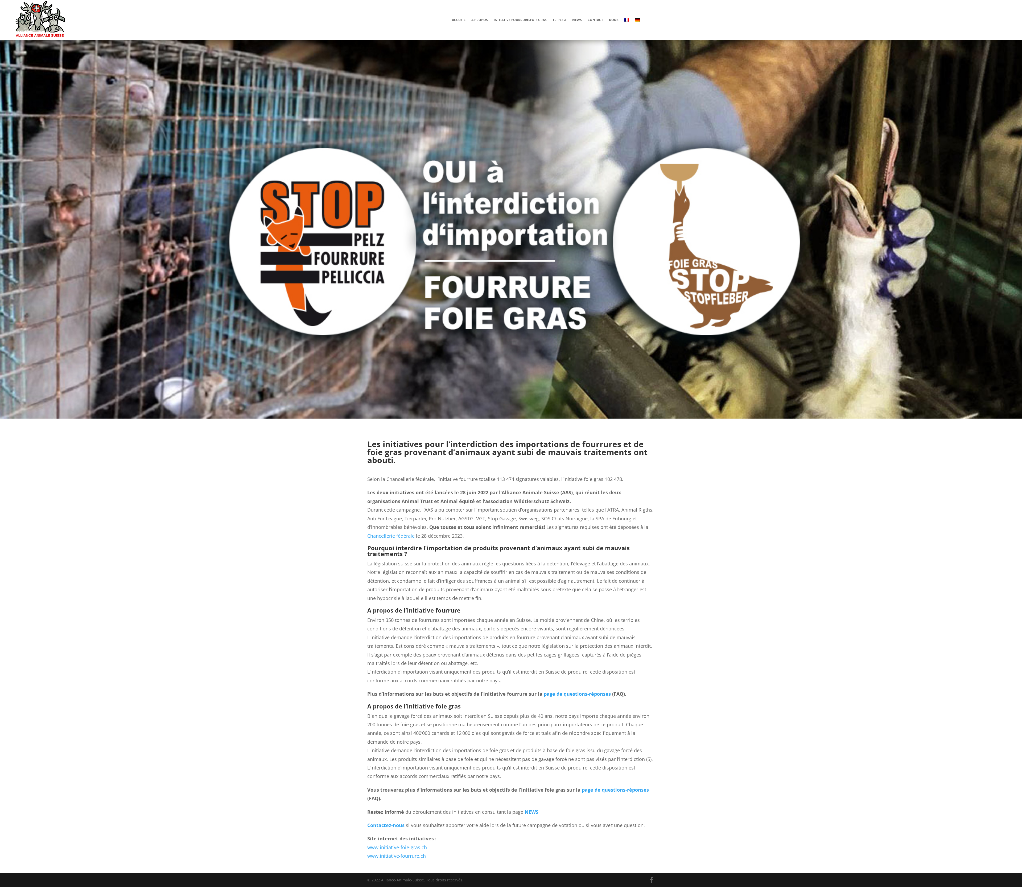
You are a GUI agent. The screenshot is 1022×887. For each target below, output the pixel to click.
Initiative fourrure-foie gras (520, 20)
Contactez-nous (386, 825)
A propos (479, 20)
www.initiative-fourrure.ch (396, 856)
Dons (614, 20)
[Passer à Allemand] (637, 20)
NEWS (531, 812)
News (577, 20)
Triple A (559, 20)
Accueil (458, 20)
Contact (595, 20)
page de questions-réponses (577, 694)
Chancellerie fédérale (391, 536)
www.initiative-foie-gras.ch (397, 847)
